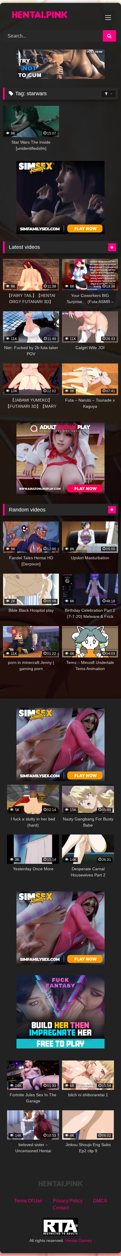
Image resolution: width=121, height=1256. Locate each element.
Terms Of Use (28, 1200)
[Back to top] (102, 1238)
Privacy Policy (68, 1200)
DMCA (100, 1200)
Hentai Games (78, 1240)
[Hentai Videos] (49, 16)
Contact (61, 1207)
